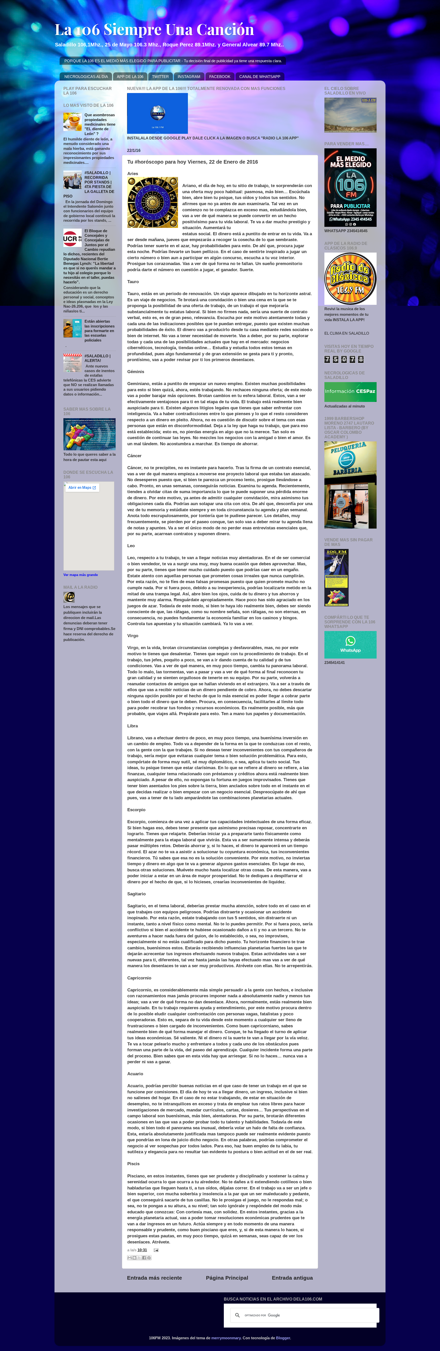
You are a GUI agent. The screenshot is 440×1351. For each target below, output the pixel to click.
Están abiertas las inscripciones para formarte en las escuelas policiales (100, 330)
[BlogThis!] (134, 1257)
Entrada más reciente (154, 1278)
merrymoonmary (226, 1338)
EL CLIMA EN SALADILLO (346, 333)
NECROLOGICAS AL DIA (86, 76)
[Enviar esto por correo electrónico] (129, 1257)
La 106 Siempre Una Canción (154, 28)
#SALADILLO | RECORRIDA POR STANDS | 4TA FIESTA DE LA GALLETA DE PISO (88, 184)
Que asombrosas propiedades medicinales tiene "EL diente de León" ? (100, 124)
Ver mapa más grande (80, 575)
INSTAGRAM (189, 76)
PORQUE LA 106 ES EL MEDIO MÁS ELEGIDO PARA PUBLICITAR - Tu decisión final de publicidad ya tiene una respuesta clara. (173, 61)
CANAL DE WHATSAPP (259, 76)
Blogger (283, 1338)
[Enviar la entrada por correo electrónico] (155, 1250)
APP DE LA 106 (130, 76)
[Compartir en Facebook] (144, 1257)
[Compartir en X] (139, 1257)
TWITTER (160, 76)
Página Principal (227, 1278)
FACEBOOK (219, 76)
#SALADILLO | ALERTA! (98, 358)
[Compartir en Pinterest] (149, 1257)
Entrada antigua (292, 1278)
